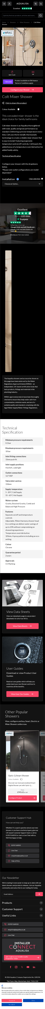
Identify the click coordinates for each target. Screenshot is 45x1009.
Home (4, 22)
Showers (13, 22)
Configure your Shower (20, 90)
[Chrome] (18, 109)
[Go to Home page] (23, 4)
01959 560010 (13, 924)
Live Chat (11, 935)
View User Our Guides (20, 694)
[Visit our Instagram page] (16, 967)
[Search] (40, 15)
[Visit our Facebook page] (10, 967)
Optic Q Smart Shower (18, 775)
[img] (22, 47)
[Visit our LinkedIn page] (34, 967)
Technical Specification (11, 156)
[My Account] (9, 4)
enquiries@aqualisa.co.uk (16, 930)
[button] (41, 4)
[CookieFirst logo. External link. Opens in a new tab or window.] (2, 986)
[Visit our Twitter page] (22, 967)
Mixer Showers (25, 22)
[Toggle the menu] (4, 4)
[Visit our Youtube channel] (28, 967)
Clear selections (34, 179)
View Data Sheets (20, 626)
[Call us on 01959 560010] (35, 4)
